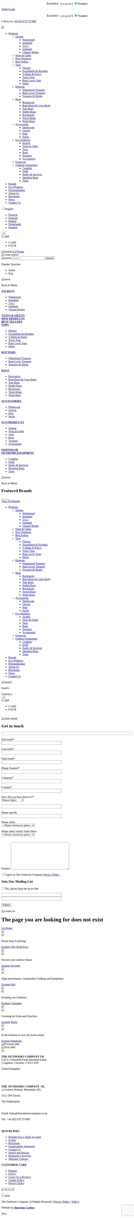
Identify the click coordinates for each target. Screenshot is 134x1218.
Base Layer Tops (31, 80)
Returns (12, 1170)
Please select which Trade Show (19, 831)
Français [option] (13, 218)
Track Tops (28, 77)
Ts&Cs (75, 1201)
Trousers (27, 155)
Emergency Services (19, 1155)
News (11, 199)
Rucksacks (28, 114)
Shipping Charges (18, 1158)
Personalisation (16, 190)
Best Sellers (21, 61)
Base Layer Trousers (33, 93)
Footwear (20, 161)
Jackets (19, 36)
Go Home (6, 928)
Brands (12, 183)
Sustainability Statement (21, 1146)
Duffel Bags (29, 111)
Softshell (27, 49)
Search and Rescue (18, 1152)
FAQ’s (12, 1173)
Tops (18, 64)
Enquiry (6, 868)
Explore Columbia (11, 1003)
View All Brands (10, 501)
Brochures (14, 196)
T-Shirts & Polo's (17, 337)
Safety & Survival (32, 174)
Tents (25, 180)
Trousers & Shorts (32, 96)
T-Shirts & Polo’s (31, 74)
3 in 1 (25, 46)
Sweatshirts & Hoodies (35, 71)
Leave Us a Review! (19, 1177)
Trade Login (8, 9)
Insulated (27, 42)
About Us (13, 193)
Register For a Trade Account (24, 1137)
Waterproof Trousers (33, 89)
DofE (25, 171)
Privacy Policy (51, 874)
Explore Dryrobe (10, 965)
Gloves (26, 130)
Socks (25, 136)
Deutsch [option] (12, 214)
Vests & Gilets (23, 55)
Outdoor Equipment (26, 165)
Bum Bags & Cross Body (36, 105)
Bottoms (20, 86)
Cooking (27, 168)
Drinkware (28, 127)
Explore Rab (8, 984)
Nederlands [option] (14, 224)
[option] (70, 215)
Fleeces (26, 67)
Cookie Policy (16, 1180)
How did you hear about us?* (17, 796)
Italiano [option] (12, 221)
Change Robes (30, 52)
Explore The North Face (14, 946)
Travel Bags (29, 118)
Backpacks (28, 102)
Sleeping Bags (30, 177)
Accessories (21, 124)
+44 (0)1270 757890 (24, 21)
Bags (18, 99)
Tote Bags (28, 108)
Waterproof (28, 39)
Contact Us (14, 202)
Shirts (25, 83)
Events (12, 1140)
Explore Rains (9, 1022)
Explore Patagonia (11, 1040)
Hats (24, 133)
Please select (8, 822)
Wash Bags (28, 121)
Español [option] (12, 227)
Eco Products (22, 140)
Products (13, 33)
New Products (23, 58)
